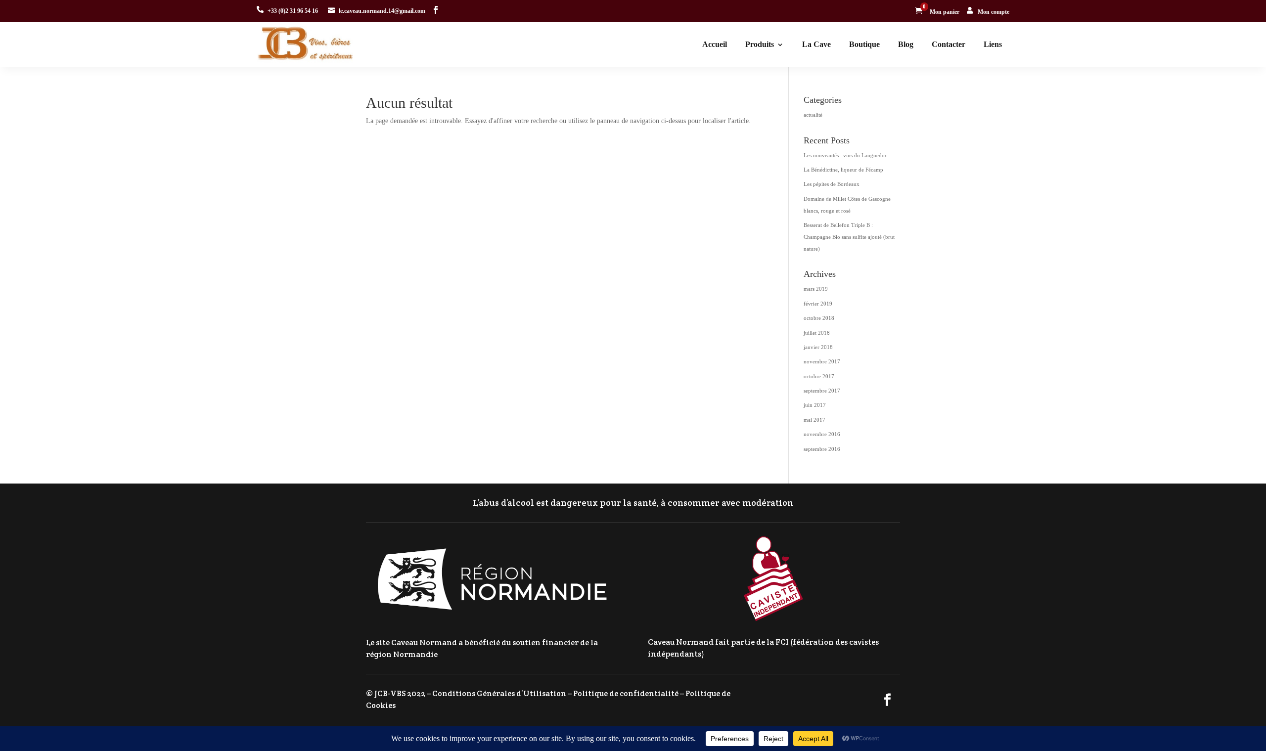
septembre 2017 (822, 391)
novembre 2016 (822, 434)
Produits (759, 44)
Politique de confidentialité (625, 693)
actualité (813, 115)
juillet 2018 (817, 333)
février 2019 (818, 304)
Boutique (864, 44)
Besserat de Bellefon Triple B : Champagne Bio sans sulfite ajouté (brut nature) (849, 237)
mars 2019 (816, 289)
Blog (905, 44)
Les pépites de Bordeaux (831, 184)
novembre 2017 (822, 361)
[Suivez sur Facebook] (436, 10)
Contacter (948, 44)
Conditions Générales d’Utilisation (499, 693)
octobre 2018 (819, 318)
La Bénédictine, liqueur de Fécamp (843, 170)
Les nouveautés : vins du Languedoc (845, 155)
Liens (993, 44)
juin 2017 (815, 405)
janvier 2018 (818, 347)
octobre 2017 (819, 376)
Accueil (714, 44)
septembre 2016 (822, 449)
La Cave (816, 44)
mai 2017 (814, 420)
